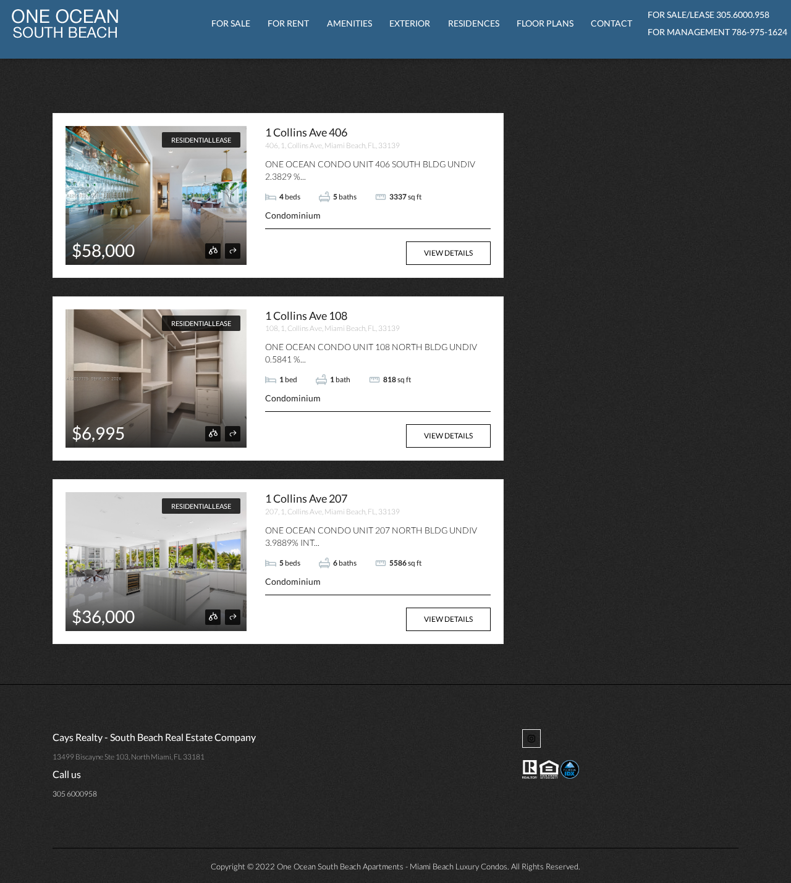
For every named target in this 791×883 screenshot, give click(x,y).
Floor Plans (545, 23)
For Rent (288, 23)
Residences (473, 23)
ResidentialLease (201, 140)
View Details (448, 252)
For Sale (230, 23)
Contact (611, 23)
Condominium (293, 215)
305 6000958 (75, 793)
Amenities (349, 23)
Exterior (409, 23)
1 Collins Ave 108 (306, 315)
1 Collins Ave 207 (306, 498)
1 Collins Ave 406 (306, 132)
